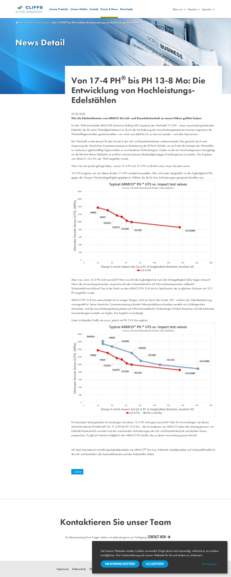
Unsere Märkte (79, 9)
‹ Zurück (77, 472)
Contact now (157, 537)
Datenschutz (79, 569)
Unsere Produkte (58, 9)
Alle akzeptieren (155, 564)
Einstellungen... (210, 564)
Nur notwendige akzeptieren (120, 564)
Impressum (63, 569)
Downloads (126, 9)
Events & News (109, 9)
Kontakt (94, 9)
